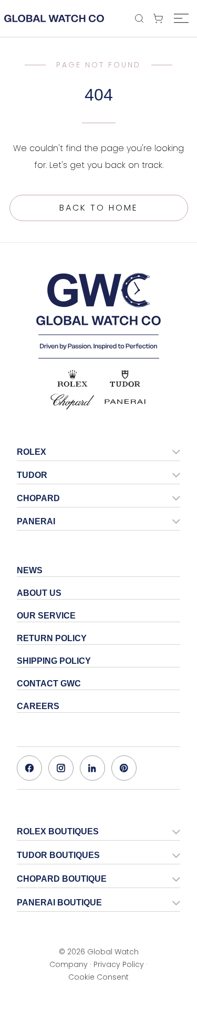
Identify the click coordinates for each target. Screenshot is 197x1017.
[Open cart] (161, 18)
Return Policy (52, 638)
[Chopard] (72, 401)
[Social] (29, 768)
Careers (38, 706)
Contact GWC (49, 683)
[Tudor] (125, 378)
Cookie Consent (98, 977)
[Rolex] (72, 378)
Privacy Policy (119, 964)
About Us (39, 593)
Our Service (46, 615)
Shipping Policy (54, 660)
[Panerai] (125, 401)
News (30, 570)
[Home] (99, 311)
